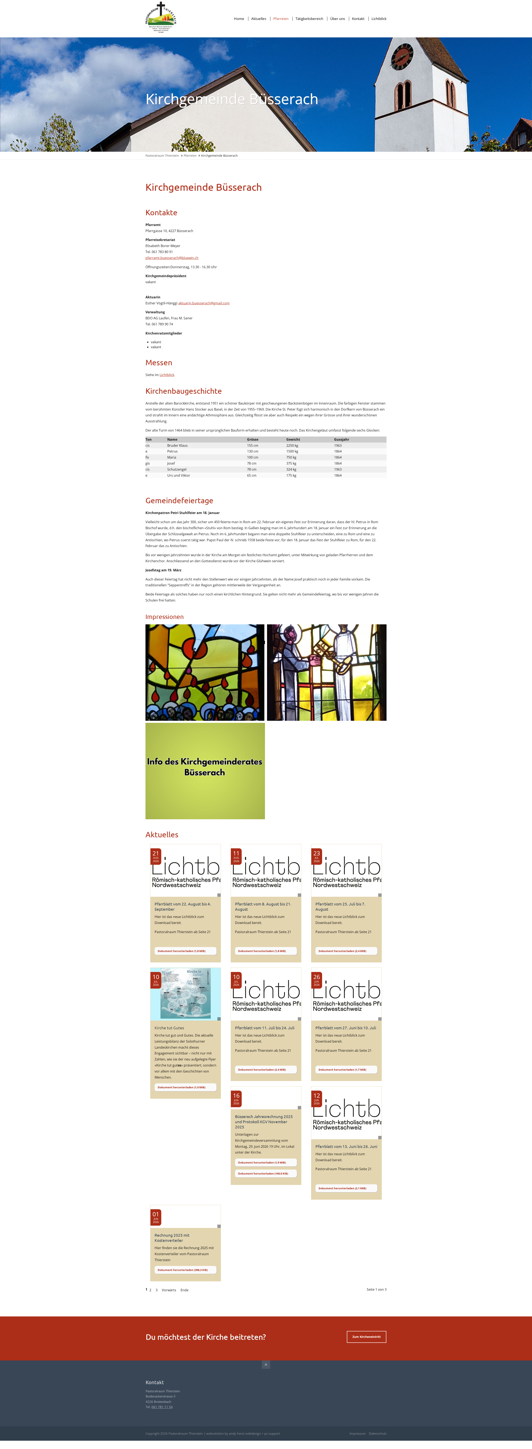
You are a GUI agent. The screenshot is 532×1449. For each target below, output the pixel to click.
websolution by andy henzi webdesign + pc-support (243, 1433)
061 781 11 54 (162, 1407)
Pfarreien (190, 155)
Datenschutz (378, 1433)
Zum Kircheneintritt (366, 1337)
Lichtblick (167, 375)
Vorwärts (169, 1290)
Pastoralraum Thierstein (162, 155)
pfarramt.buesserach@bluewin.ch (171, 258)
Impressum (358, 1433)
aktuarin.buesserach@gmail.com (204, 303)
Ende (184, 1290)
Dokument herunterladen (181, 951)
